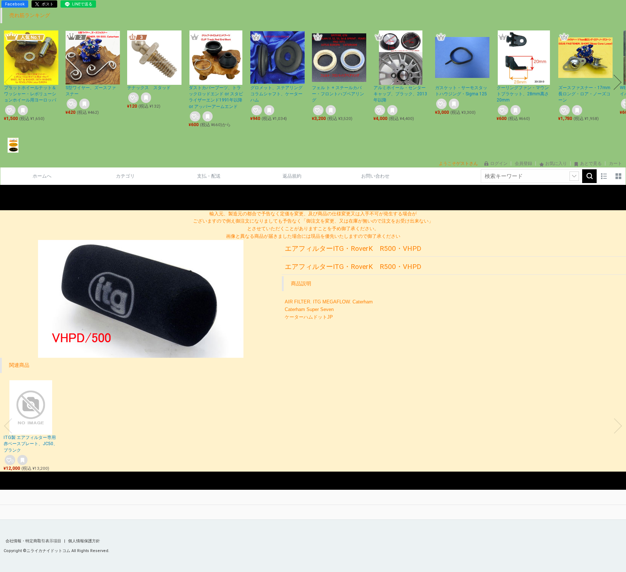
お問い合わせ (375, 176)
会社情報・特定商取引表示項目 (33, 541)
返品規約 (292, 176)
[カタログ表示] (618, 176)
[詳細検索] (574, 176)
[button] (8, 82)
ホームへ (42, 176)
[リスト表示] (604, 176)
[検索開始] (589, 176)
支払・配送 (209, 176)
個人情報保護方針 (84, 541)
